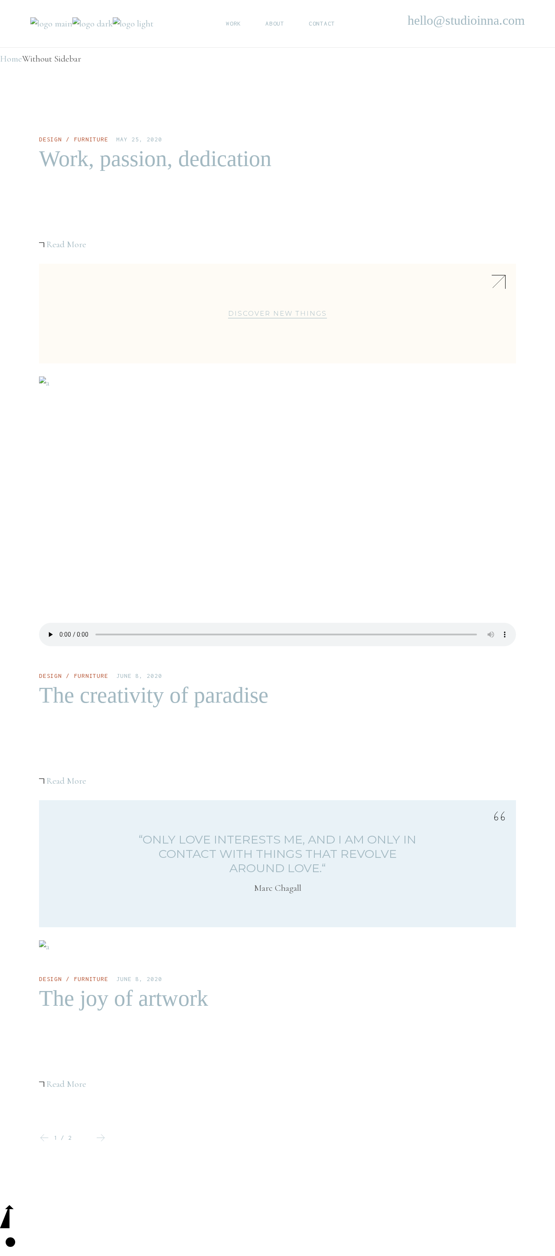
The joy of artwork (123, 998)
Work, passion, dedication (155, 158)
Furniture (91, 139)
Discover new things (277, 313)
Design (50, 139)
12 (63, 1137)
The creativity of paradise (153, 695)
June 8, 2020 (139, 675)
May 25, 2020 (139, 139)
